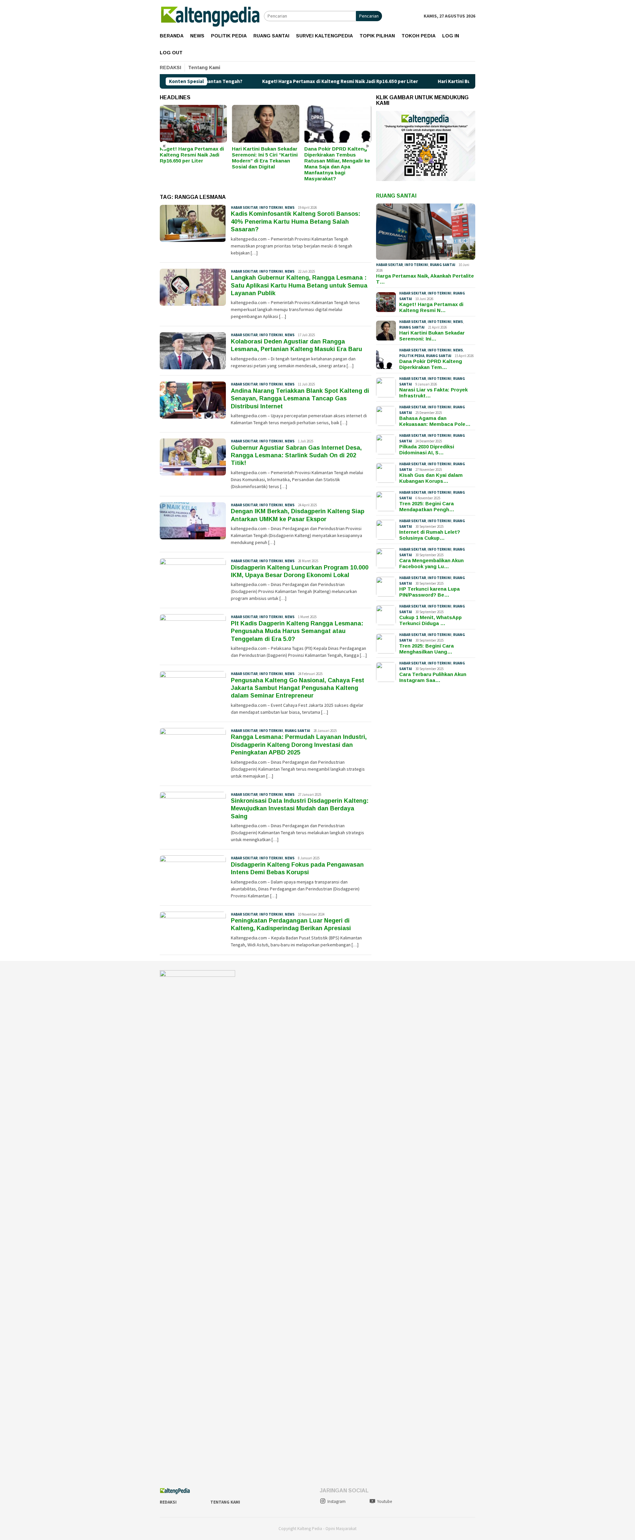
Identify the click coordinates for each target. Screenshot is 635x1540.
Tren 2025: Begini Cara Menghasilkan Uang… (426, 649)
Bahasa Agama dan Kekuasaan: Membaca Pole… (435, 421)
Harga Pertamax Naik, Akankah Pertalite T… (425, 279)
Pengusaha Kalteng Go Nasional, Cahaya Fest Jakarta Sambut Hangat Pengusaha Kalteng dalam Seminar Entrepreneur (297, 688)
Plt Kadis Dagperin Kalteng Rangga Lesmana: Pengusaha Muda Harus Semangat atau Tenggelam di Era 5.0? (297, 631)
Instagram (336, 1501)
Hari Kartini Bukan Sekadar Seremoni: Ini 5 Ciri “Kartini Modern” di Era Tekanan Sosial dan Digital (193, 157)
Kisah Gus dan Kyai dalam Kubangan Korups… (431, 478)
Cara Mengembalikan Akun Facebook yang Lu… (431, 563)
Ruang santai (297, 730)
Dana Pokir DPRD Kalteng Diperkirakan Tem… (430, 364)
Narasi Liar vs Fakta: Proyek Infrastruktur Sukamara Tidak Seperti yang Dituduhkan (333, 157)
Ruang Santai (396, 196)
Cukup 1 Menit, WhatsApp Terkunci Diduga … (430, 620)
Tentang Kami (225, 1502)
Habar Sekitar (244, 207)
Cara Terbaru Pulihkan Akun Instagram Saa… (432, 677)
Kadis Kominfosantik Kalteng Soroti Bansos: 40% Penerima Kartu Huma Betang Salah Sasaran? (295, 221)
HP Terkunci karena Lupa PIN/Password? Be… (429, 592)
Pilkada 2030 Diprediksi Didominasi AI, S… (426, 449)
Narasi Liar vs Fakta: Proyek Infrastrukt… (433, 392)
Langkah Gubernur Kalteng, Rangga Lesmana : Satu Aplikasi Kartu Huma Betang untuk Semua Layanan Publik (299, 285)
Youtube (384, 1501)
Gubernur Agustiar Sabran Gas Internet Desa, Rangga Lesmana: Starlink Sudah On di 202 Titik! (296, 455)
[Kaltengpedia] (212, 16)
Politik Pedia (411, 355)
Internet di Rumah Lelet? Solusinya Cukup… (429, 535)
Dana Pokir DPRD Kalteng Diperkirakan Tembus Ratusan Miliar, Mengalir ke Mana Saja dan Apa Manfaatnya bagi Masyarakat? (265, 163)
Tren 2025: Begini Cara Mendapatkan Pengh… (426, 506)
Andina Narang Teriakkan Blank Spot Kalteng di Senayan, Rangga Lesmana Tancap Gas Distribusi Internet (300, 398)
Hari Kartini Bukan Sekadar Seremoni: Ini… (432, 335)
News (290, 207)
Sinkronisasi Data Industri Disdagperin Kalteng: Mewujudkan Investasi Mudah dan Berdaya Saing (299, 808)
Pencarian (369, 16)
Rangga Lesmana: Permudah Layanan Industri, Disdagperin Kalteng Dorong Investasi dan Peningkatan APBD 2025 (299, 745)
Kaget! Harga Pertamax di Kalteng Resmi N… (431, 307)
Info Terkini (271, 207)
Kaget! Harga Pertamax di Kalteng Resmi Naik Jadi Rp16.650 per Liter (283, 81)
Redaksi (168, 1502)
